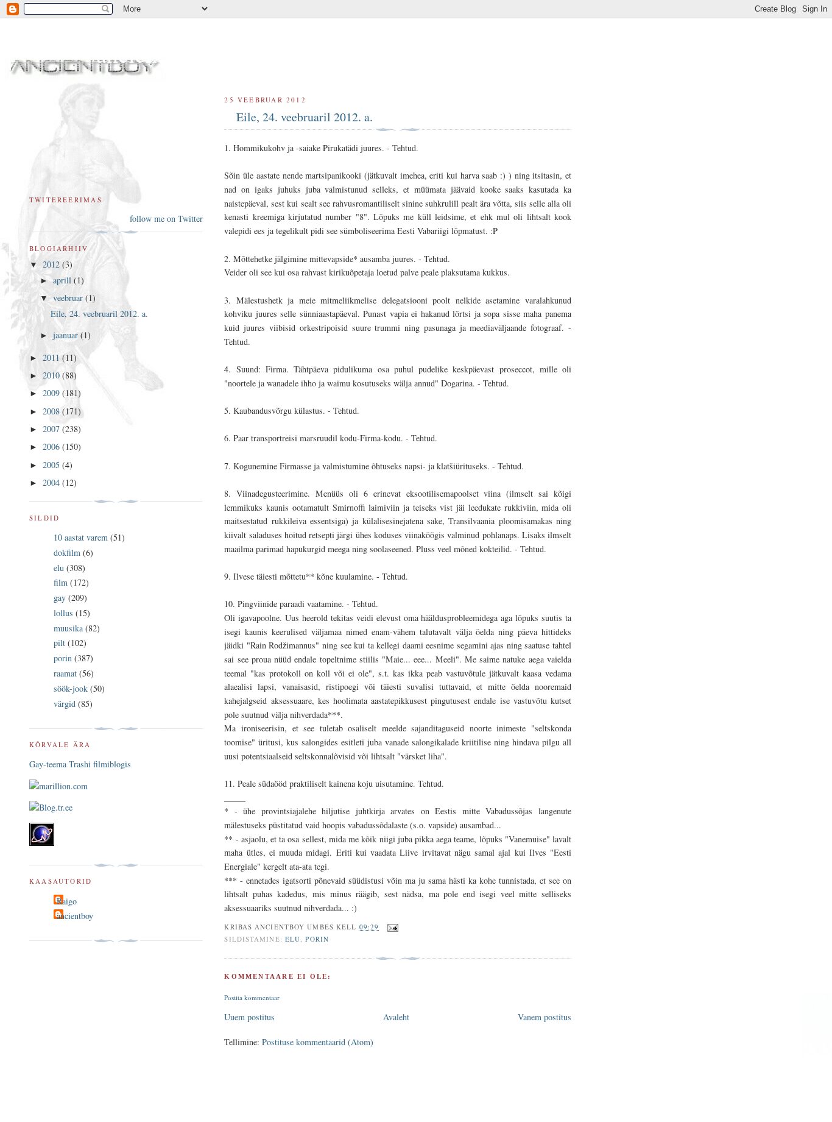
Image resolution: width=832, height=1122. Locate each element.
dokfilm (67, 552)
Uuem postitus (249, 1017)
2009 (52, 393)
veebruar (69, 298)
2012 (52, 264)
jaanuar (66, 335)
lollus (63, 613)
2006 (52, 446)
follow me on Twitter (166, 218)
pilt (59, 642)
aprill (63, 280)
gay (60, 597)
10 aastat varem (81, 537)
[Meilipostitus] (391, 926)
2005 (52, 464)
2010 (52, 375)
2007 (52, 429)
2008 (52, 411)
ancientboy (75, 915)
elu (292, 938)
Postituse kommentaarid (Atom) (317, 1042)
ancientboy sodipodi (190, 53)
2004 (52, 482)
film (61, 582)
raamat (65, 673)
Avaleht (396, 1017)
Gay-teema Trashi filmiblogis (80, 764)
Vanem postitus (544, 1017)
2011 (52, 357)
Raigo (67, 901)
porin (317, 938)
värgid (65, 703)
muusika (68, 628)
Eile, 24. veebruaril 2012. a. (304, 116)
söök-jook (71, 688)
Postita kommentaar (252, 997)
